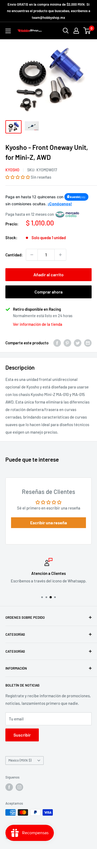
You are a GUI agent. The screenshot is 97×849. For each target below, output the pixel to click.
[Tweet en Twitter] (77, 343)
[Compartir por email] (88, 343)
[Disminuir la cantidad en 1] (31, 254)
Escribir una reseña (48, 522)
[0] (87, 30)
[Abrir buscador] (66, 31)
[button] (17, 177)
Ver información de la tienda (37, 324)
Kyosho (12, 170)
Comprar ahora (48, 291)
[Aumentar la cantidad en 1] (60, 254)
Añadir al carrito (48, 274)
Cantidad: (14, 254)
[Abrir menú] (8, 31)
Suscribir (22, 734)
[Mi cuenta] (76, 31)
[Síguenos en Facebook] (9, 787)
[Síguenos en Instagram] (19, 787)
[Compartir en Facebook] (57, 343)
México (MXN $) (20, 760)
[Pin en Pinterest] (67, 343)
